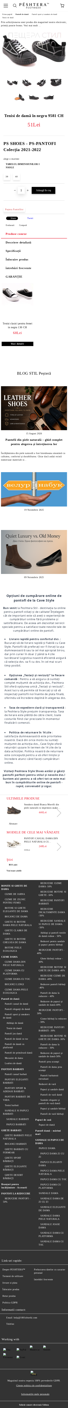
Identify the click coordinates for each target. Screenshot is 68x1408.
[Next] (57, 813)
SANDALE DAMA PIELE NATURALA (49, 1217)
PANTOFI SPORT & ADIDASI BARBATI (14, 1090)
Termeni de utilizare (12, 1276)
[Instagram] (20, 1330)
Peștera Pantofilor (14, 209)
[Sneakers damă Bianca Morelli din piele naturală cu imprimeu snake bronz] (14, 810)
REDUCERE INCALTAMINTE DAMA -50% (52, 912)
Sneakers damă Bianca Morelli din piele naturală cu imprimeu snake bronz (41, 806)
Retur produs (9, 1296)
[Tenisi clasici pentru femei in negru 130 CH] (17, 305)
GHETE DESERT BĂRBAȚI (13, 1177)
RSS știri (13, 865)
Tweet (30, 218)
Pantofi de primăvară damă (18, 1053)
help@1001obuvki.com (25, 1317)
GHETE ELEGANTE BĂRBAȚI (15, 1168)
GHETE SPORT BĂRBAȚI (12, 1159)
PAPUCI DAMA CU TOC (53, 1179)
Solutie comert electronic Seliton (34, 1405)
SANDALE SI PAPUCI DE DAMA (49, 1142)
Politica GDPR (9, 1302)
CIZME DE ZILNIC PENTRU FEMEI (14, 901)
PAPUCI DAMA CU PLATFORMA (50, 1186)
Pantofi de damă (22, 14)
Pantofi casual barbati (16, 1074)
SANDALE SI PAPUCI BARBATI (16, 1112)
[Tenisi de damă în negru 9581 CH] (34, 74)
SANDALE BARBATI (17, 1119)
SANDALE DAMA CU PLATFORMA (51, 1234)
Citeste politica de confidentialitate (34, 1385)
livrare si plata (9, 1283)
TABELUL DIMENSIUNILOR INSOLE (22, 166)
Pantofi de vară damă (51, 1095)
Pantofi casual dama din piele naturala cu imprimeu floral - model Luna (41, 840)
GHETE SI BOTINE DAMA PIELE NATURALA (17, 923)
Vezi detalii (17, 344)
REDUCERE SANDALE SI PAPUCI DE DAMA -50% (52, 924)
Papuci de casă (43, 1120)
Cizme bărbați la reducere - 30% (53, 1020)
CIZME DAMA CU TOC (17, 979)
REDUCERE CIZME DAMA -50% (50, 885)
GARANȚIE (14, 276)
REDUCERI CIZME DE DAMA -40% (52, 977)
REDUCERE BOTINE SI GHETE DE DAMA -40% (52, 969)
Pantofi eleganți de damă (17, 1009)
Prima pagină (7, 14)
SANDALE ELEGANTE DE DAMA (52, 1209)
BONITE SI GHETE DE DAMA (14, 887)
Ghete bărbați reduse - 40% (51, 960)
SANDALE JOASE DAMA (49, 1226)
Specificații (13, 251)
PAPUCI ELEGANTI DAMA (50, 1164)
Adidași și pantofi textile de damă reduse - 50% (52, 934)
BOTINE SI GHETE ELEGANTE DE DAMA (15, 910)
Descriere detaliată (18, 242)
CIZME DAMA (9, 957)
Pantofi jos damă (13, 1033)
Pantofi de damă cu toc (16, 1039)
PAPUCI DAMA (47, 1148)
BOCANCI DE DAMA (16, 916)
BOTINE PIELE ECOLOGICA (12, 949)
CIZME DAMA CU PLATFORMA (13, 972)
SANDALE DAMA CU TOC (51, 1243)
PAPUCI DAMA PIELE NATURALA (52, 1172)
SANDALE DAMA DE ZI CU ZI (51, 1200)
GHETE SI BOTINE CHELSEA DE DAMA (14, 941)
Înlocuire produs (17, 259)
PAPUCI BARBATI (16, 1124)
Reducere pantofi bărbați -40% (52, 986)
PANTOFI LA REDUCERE (15, 1193)
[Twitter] (13, 1330)
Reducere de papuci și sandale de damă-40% (51, 1003)
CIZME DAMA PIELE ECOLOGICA (15, 991)
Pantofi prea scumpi (49, 1061)
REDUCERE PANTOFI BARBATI (52, 902)
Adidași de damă (14, 1023)
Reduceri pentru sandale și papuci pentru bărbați (52, 943)
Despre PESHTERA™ (13, 1269)
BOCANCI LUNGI (14, 984)
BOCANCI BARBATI (16, 1144)
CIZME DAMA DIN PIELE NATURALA (14, 963)
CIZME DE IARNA (15, 894)
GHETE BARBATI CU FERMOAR (15, 1151)
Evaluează (10, 225)
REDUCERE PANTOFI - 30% (51, 1012)
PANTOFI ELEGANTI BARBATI (15, 1081)
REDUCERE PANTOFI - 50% (17, 1200)
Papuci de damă (47, 1125)
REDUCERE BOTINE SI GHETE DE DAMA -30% (52, 1037)
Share (13, 218)
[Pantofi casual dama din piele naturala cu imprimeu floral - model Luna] (14, 844)
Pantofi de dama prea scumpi (50, 1069)
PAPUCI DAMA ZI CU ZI (51, 1155)
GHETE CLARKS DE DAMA (15, 932)
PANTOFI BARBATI (12, 1069)
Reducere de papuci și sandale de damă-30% (51, 1055)
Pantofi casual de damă (16, 1004)
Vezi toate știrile (14, 871)
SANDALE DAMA (48, 1193)
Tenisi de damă (8, 18)
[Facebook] (6, 1330)
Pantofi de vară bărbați (52, 1114)
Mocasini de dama (14, 1058)
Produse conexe (16, 233)
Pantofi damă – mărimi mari (48, 1132)
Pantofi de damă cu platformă (13, 1046)
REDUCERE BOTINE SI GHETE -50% (52, 893)
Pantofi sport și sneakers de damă (44, 14)
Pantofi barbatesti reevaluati (48, 1077)
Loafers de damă (13, 1063)
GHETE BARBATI (11, 1130)
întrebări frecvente (18, 268)
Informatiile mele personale (35, 1394)
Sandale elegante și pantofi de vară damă (49, 1102)
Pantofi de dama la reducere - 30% (49, 1046)
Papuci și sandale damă (52, 1089)
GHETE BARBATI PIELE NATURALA (17, 1137)
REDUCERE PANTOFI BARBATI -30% (52, 1029)
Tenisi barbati (12, 1105)
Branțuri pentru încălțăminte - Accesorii (14, 1186)
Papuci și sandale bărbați (53, 1108)
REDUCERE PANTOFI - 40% (51, 952)
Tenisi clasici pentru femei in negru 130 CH (17, 325)
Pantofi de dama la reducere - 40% (49, 994)
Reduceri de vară (47, 1084)
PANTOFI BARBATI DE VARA (16, 1098)
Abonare (13, 823)
